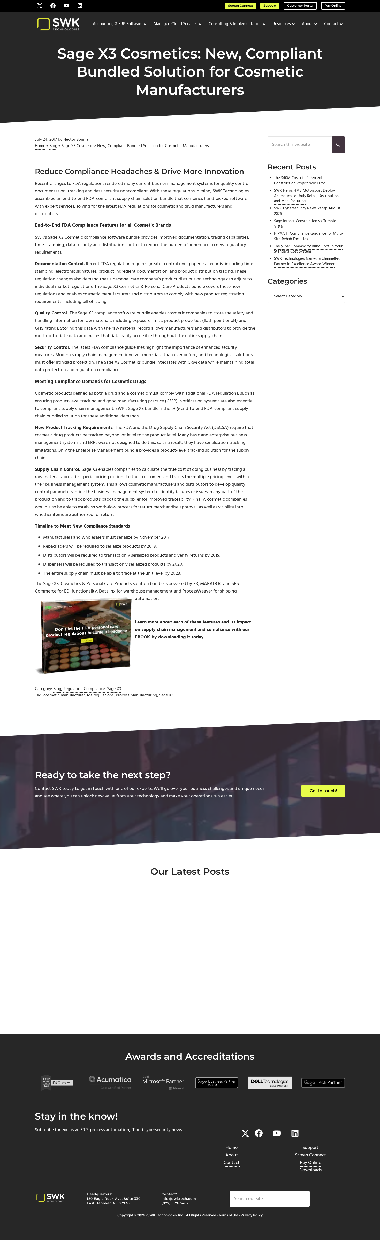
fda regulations (100, 695)
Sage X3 (85, 313)
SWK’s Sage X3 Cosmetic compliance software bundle (87, 237)
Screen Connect (240, 5)
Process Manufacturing (136, 695)
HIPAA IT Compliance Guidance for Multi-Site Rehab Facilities (308, 236)
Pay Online (333, 5)
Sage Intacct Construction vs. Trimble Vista (305, 224)
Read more (58, 1016)
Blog (53, 146)
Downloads (310, 1170)
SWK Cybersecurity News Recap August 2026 (307, 211)
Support (269, 5)
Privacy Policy (252, 1215)
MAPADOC (211, 584)
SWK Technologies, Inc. (165, 1215)
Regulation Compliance (84, 689)
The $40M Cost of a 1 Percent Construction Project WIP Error (299, 181)
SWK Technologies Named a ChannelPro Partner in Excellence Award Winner (307, 261)
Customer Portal (300, 5)
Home (40, 146)
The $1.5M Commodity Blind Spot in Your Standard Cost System (308, 249)
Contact (232, 1162)
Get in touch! (323, 790)
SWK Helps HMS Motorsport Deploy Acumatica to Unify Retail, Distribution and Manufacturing (306, 196)
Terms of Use (228, 1215)
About (231, 1155)
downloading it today (181, 637)
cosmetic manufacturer (64, 695)
